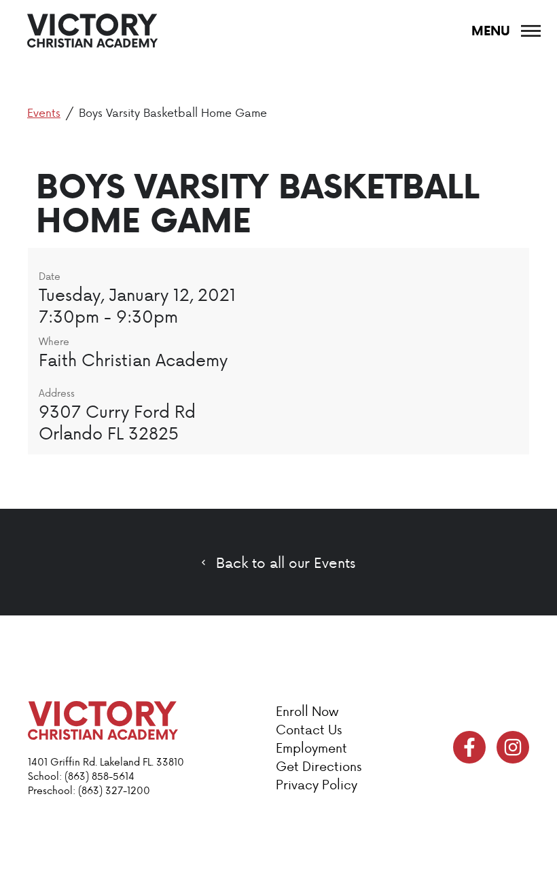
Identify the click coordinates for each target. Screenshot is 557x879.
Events (43, 112)
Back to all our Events (285, 562)
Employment (311, 747)
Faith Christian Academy (133, 359)
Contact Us (309, 729)
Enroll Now (307, 711)
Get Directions (318, 766)
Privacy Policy (316, 784)
